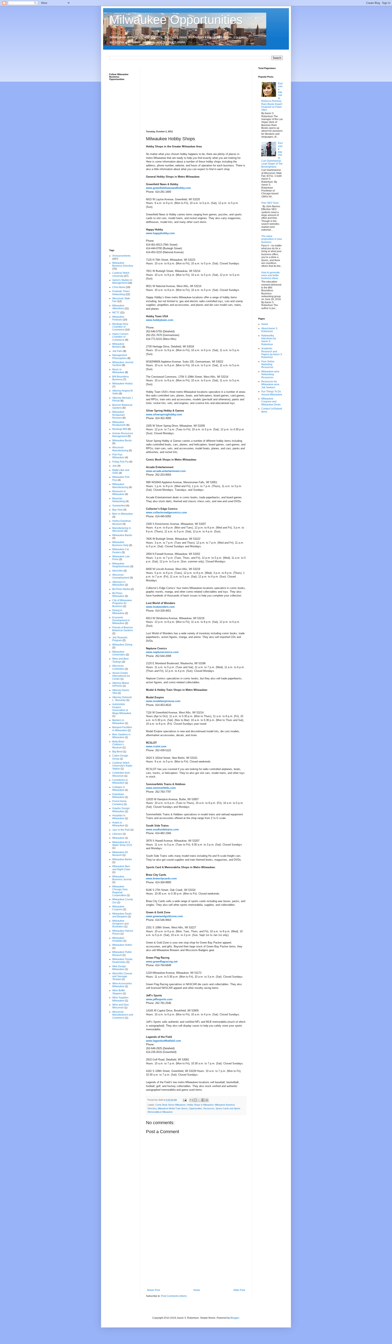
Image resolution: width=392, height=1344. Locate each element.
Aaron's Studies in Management (122, 281)
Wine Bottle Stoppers (118, 992)
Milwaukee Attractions (118, 307)
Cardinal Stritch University (120, 274)
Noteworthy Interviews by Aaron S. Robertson (268, 340)
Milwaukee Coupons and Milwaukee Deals (271, 401)
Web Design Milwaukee (119, 968)
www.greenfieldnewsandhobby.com (168, 187)
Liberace (117, 833)
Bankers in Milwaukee (118, 721)
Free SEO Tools (270, 202)
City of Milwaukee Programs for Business (122, 603)
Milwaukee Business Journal (121, 878)
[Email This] (191, 1100)
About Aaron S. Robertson (269, 330)
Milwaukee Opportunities (176, 20)
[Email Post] (184, 1100)
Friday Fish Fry (120, 461)
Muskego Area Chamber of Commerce (120, 327)
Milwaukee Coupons (118, 908)
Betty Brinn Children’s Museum (118, 744)
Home (196, 1290)
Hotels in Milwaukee (118, 824)
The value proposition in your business (271, 239)
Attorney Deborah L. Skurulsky (122, 699)
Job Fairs (117, 351)
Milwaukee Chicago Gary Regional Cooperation (120, 891)
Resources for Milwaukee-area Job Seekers (270, 384)
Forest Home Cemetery (119, 803)
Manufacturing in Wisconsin (121, 529)
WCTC (116, 312)
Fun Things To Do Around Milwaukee (271, 393)
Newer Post (153, 1290)
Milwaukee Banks (122, 859)
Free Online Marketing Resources (267, 364)
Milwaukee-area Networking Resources (270, 374)
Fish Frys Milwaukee (118, 456)
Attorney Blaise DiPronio (120, 684)
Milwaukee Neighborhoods (121, 565)
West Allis (117, 570)
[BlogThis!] (195, 1100)
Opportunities (195, 1108)
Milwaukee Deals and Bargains (121, 915)
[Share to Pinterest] (207, 1100)
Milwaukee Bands (122, 535)
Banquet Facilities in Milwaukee (122, 729)
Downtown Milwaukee (118, 796)
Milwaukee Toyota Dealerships (122, 960)
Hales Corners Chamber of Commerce (120, 337)
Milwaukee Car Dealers (120, 551)
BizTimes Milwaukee (118, 594)
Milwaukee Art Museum (120, 854)
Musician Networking (118, 500)
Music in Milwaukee (118, 371)
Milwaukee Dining (122, 644)
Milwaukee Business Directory (122, 264)
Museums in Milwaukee (119, 493)
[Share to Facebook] (203, 1100)
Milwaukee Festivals (118, 318)
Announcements (121, 255)
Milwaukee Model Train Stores (173, 1108)
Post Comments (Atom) (174, 1296)
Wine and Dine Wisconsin (120, 1006)
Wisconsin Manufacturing (120, 449)
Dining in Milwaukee (118, 612)
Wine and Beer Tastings (120, 660)
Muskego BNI (119, 429)
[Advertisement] (196, 95)
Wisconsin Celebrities (118, 667)
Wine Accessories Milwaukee (122, 985)
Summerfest (119, 505)
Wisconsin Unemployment (120, 576)
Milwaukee (118, 838)
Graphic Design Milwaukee (121, 810)
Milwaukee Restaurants (119, 423)
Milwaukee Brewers (118, 345)
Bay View (117, 509)
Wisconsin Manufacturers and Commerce (122, 1014)
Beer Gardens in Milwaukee (121, 736)
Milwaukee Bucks (122, 440)
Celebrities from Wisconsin (121, 774)
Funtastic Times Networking (121, 293)
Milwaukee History (122, 383)
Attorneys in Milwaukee (118, 583)
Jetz (114, 465)
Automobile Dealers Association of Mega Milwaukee (121, 708)
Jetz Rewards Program (119, 639)
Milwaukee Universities (118, 653)
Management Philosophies (119, 356)
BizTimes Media (121, 589)
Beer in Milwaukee (122, 513)
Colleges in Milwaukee (118, 788)
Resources (208, 1108)
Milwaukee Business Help (120, 543)
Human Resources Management (122, 435)
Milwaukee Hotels (122, 944)
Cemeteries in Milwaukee (120, 781)
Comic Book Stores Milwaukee (170, 1105)
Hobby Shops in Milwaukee (200, 1105)
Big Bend (117, 751)
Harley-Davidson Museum (121, 522)
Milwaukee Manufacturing (120, 485)
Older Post (239, 1290)
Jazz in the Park (121, 829)
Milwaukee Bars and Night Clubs (121, 868)
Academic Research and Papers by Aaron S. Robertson (272, 353)
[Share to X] (199, 1100)
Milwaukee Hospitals (118, 939)
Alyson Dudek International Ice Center (121, 676)
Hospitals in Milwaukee (118, 817)
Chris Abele (118, 287)
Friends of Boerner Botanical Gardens (122, 629)
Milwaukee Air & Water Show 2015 (122, 844)
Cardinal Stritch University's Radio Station (122, 765)
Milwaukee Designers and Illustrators (120, 923)
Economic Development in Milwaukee (121, 620)
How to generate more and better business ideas (270, 275)
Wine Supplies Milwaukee (120, 999)
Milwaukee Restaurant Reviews (118, 415)
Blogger (235, 1317)
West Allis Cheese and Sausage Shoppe (122, 976)
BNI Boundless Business (120, 378)
